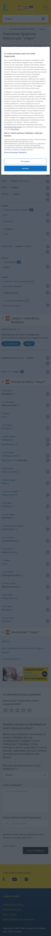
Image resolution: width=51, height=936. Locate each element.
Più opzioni (25, 161)
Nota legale (15, 129)
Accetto (25, 168)
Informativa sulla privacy (13, 127)
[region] (25, 111)
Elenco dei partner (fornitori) (15, 152)
